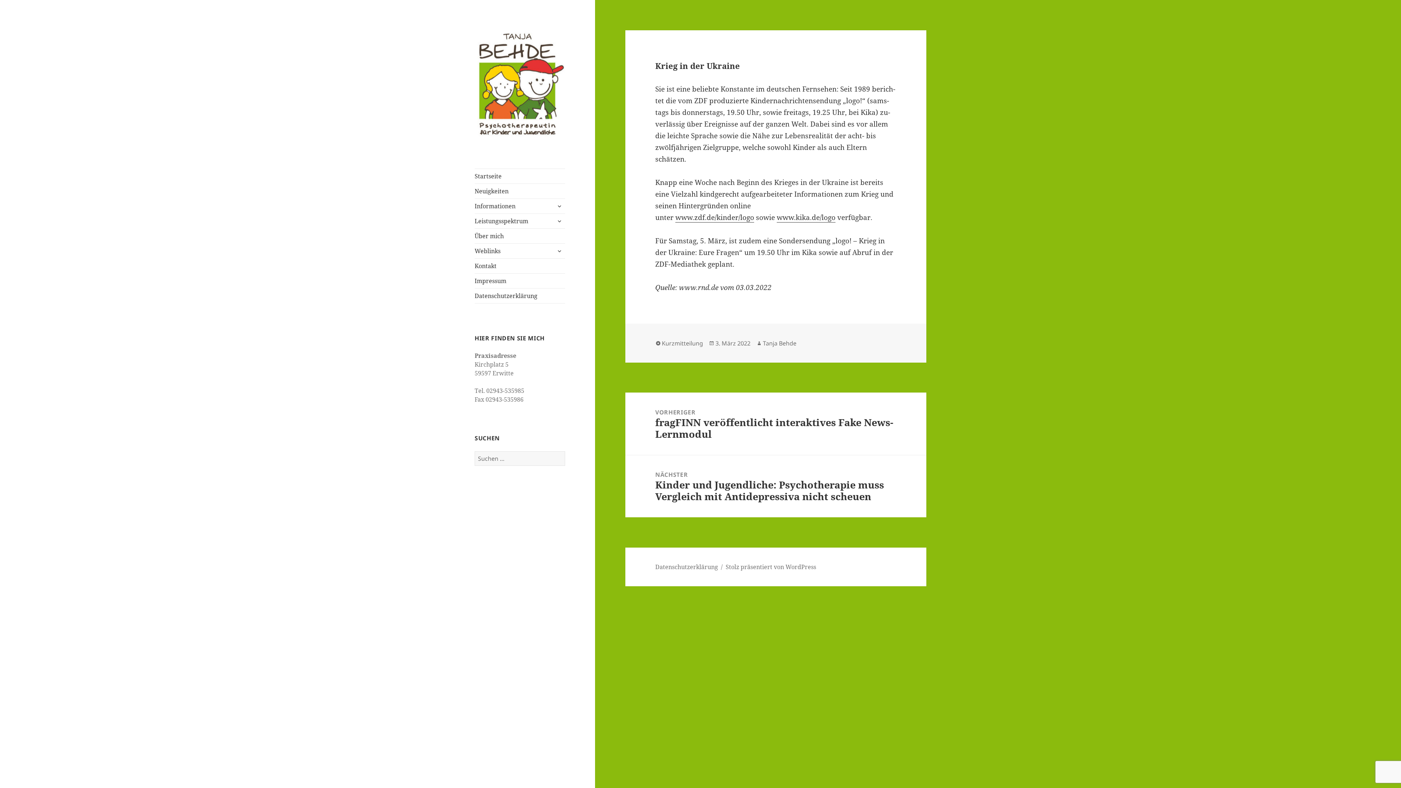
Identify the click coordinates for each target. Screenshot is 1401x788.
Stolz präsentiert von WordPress (771, 567)
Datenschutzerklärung (506, 296)
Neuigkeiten (492, 191)
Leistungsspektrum (501, 221)
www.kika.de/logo (806, 217)
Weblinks (488, 251)
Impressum (490, 281)
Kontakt (486, 266)
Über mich (489, 236)
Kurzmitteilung (682, 343)
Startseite (488, 176)
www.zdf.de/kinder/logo (714, 217)
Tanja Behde (779, 343)
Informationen (495, 206)
